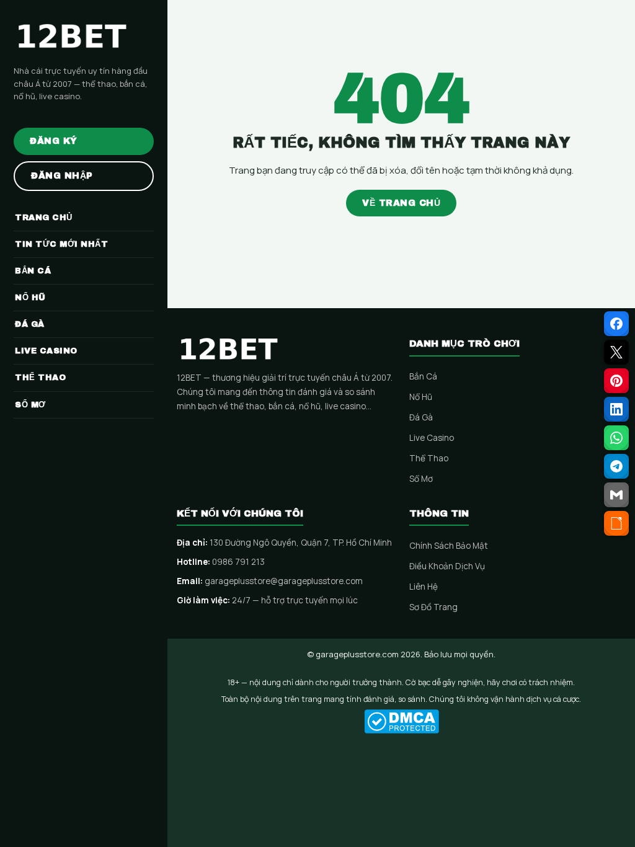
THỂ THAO (40, 377)
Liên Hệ (423, 586)
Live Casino (431, 437)
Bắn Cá (423, 376)
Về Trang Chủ (401, 203)
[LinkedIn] (616, 409)
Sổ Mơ (421, 478)
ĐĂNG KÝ (54, 141)
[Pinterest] (616, 380)
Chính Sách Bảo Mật (448, 545)
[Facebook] (616, 323)
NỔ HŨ (30, 297)
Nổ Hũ (420, 396)
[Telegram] (616, 466)
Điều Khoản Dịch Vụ (447, 566)
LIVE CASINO (46, 351)
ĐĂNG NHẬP (62, 175)
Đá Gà (421, 417)
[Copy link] (616, 523)
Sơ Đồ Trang (433, 607)
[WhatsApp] (616, 437)
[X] (616, 352)
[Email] (616, 494)
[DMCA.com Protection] (401, 721)
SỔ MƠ (30, 405)
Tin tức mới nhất (61, 244)
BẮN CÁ (33, 271)
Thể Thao (428, 458)
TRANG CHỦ (44, 217)
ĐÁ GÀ (30, 324)
